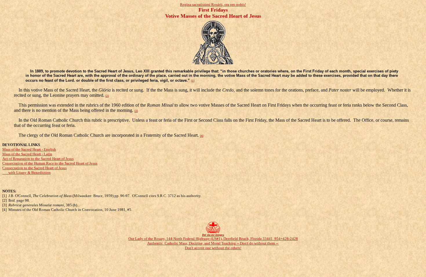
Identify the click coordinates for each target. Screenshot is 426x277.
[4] (201, 135)
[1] (192, 80)
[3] (136, 110)
